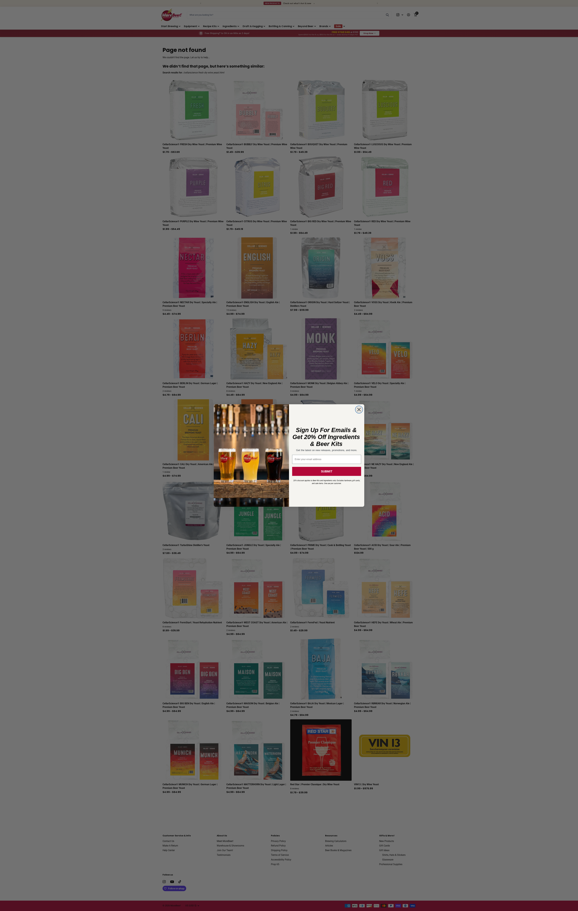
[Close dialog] (359, 409)
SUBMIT (326, 471)
